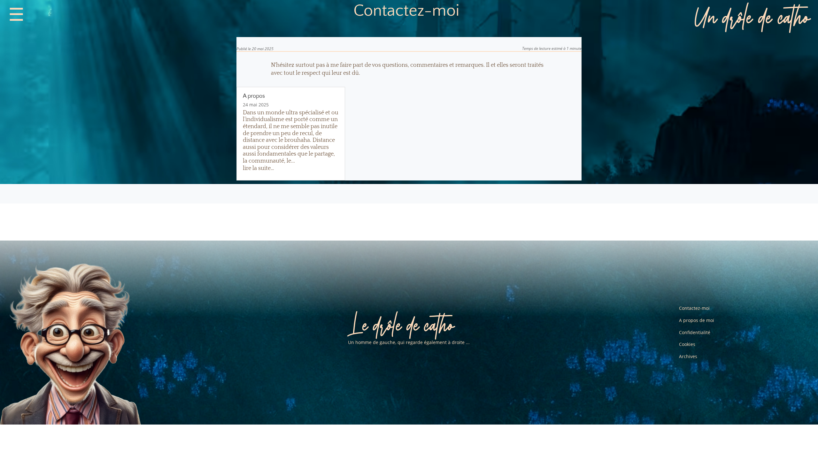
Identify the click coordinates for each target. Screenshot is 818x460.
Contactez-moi (694, 308)
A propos (254, 96)
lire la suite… (258, 168)
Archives (688, 356)
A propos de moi (696, 320)
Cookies (687, 344)
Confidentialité (694, 332)
